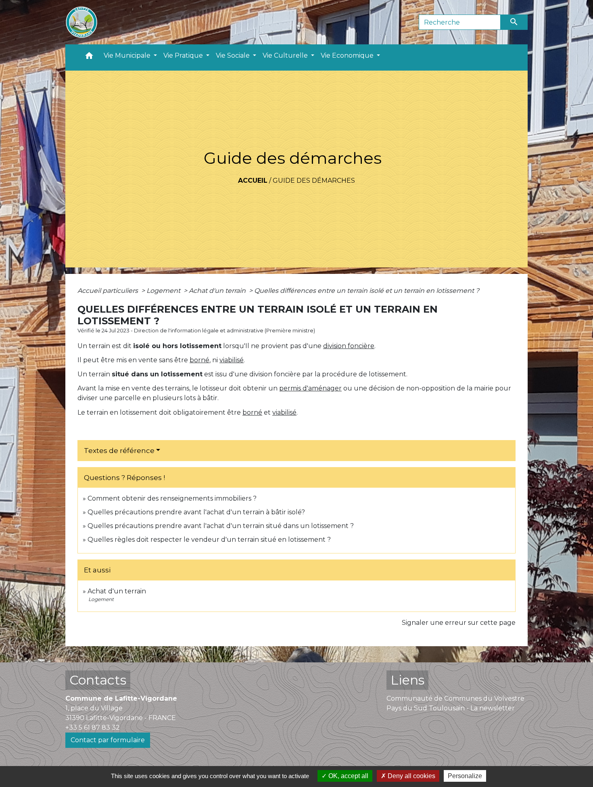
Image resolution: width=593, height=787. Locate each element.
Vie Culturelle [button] (286, 55)
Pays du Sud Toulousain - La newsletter (450, 708)
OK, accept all (347, 775)
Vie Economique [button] (348, 55)
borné (199, 360)
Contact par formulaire (108, 740)
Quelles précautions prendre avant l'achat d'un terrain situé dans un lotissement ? (221, 526)
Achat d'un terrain (218, 290)
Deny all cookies (410, 775)
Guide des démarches (314, 180)
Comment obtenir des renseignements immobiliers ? (172, 498)
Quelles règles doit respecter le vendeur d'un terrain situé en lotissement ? (209, 539)
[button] (89, 57)
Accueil (252, 180)
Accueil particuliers (108, 290)
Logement (164, 290)
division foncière (348, 346)
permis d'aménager (310, 388)
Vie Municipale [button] (128, 55)
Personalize (465, 775)
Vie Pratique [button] (184, 55)
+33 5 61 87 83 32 (92, 727)
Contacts (97, 680)
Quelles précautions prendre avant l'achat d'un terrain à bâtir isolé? (196, 512)
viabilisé (231, 360)
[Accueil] (81, 22)
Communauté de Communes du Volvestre (455, 698)
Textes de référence (119, 451)
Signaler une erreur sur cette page (459, 622)
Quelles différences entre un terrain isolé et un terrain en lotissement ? (366, 290)
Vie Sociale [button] (233, 55)
